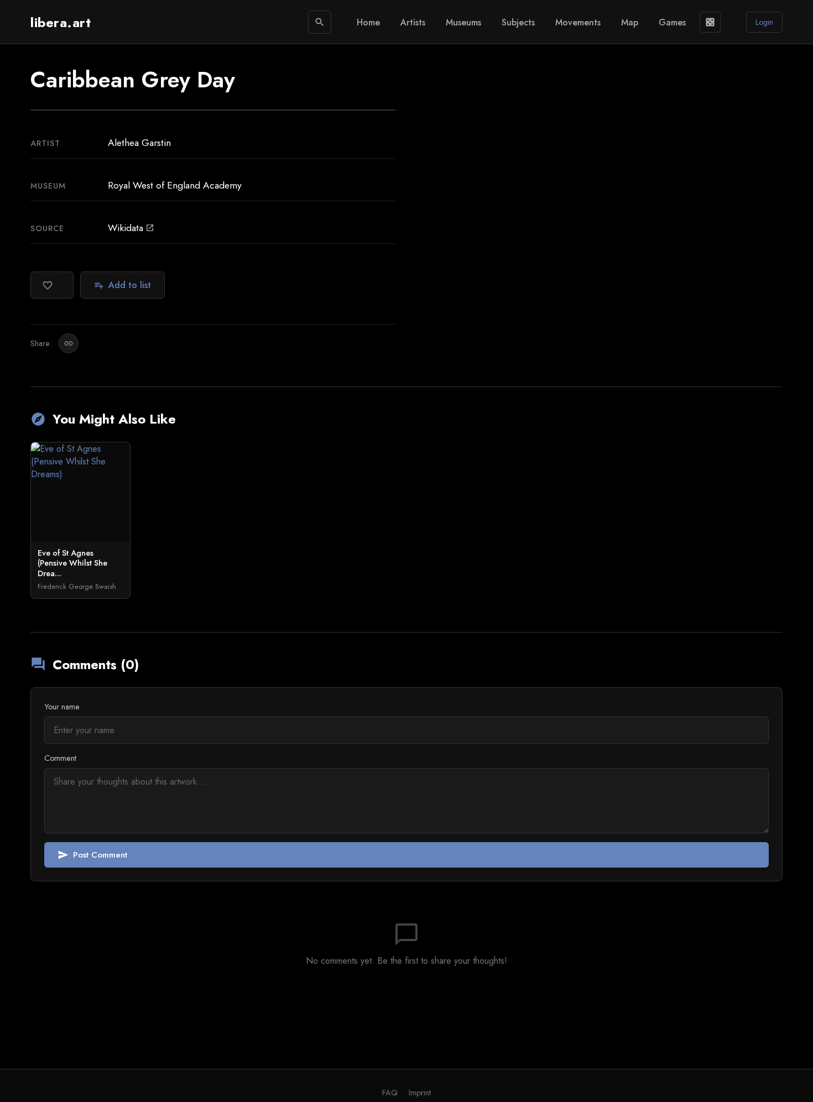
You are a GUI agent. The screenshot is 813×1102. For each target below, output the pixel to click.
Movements (578, 22)
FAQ (390, 1092)
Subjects (518, 22)
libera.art (60, 22)
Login (764, 22)
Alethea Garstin (139, 142)
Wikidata (131, 228)
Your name (62, 706)
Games (672, 22)
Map (629, 22)
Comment (60, 758)
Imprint (420, 1092)
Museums (463, 22)
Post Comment (92, 855)
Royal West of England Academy (175, 185)
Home (368, 22)
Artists (412, 22)
